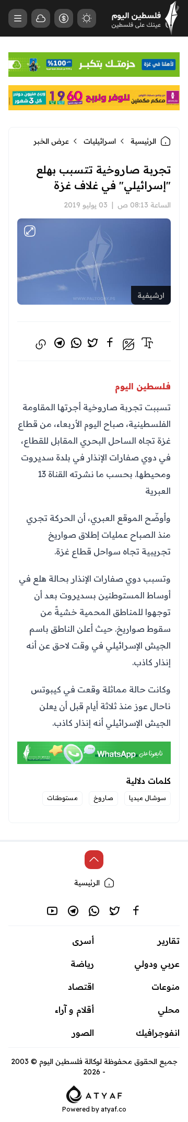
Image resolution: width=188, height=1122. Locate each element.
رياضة (82, 963)
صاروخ (103, 798)
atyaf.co (113, 1109)
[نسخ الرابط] (40, 344)
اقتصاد (81, 986)
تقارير (169, 940)
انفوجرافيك (158, 1032)
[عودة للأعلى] (94, 859)
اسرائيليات (100, 141)
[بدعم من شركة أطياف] (94, 1093)
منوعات (165, 986)
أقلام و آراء (74, 1009)
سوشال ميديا (147, 798)
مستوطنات (62, 798)
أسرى (83, 940)
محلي (169, 1009)
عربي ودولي (157, 963)
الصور (83, 1032)
